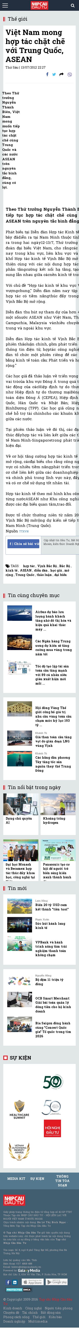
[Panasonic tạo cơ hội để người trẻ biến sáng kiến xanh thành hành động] (58, 850)
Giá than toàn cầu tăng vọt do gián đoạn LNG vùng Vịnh (53, 741)
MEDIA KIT (16, 1179)
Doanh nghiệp (14, 1321)
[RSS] (61, 74)
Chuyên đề (11, 1312)
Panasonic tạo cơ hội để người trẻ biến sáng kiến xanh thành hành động (57, 873)
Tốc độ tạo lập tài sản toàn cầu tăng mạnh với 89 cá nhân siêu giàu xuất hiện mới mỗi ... (52, 674)
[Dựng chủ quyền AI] (20, 804)
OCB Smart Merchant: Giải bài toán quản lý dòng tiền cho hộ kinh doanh (53, 1004)
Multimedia (37, 1321)
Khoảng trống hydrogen (54, 820)
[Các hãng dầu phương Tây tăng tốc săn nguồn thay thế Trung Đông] (19, 758)
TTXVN (24, 531)
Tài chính (30, 1312)
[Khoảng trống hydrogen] (58, 804)
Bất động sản (51, 1312)
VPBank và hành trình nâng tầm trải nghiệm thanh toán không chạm (51, 948)
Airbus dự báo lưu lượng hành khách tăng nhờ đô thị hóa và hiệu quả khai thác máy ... (53, 620)
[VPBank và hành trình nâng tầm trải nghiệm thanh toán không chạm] (19, 943)
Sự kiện (20, 1057)
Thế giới (39, 1317)
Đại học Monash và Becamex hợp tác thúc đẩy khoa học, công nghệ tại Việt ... (20, 873)
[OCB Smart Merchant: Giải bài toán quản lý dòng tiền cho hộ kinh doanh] (19, 999)
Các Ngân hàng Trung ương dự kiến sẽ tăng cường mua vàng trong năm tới (53, 647)
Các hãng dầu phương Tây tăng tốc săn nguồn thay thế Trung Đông (53, 764)
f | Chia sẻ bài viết (24, 543)
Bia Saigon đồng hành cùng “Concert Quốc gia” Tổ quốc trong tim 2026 (53, 1029)
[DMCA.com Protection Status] (18, 1289)
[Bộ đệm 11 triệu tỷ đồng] (19, 980)
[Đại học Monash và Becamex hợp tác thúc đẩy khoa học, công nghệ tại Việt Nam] (20, 850)
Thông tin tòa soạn (62, 1180)
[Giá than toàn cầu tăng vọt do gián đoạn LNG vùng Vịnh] (19, 738)
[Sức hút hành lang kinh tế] (19, 924)
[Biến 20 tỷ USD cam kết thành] (19, 906)
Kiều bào (55, 1317)
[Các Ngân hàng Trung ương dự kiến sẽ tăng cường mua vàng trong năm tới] (19, 642)
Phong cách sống (16, 1317)
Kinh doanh (12, 1308)
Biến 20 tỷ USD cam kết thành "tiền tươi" (52, 907)
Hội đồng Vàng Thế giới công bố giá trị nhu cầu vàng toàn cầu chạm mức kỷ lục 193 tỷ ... (53, 716)
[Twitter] (54, 74)
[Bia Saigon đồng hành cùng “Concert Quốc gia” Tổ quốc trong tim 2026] (19, 1024)
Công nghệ (33, 1308)
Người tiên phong (58, 1308)
